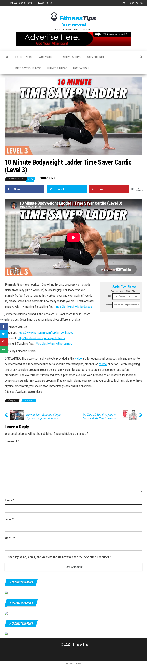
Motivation (81, 68)
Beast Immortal (73, 25)
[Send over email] (4, 349)
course (103, 364)
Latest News (24, 57)
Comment (12, 441)
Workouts (46, 57)
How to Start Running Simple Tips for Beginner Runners (43, 416)
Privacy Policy (44, 3)
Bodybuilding (95, 57)
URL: (109, 296)
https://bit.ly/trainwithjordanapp (73, 307)
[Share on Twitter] (4, 334)
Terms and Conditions (19, 3)
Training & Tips (70, 57)
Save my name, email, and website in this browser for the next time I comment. (59, 557)
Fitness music (57, 68)
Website (10, 538)
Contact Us (136, 3)
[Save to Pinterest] (4, 342)
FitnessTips (48, 178)
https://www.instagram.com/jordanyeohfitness (45, 332)
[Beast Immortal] (7, 57)
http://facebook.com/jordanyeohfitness (41, 338)
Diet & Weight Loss (28, 68)
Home (123, 3)
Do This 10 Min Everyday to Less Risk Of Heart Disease (99, 416)
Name (9, 500)
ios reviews (70, 663)
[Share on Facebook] (4, 326)
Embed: (108, 305)
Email (9, 519)
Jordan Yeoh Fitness (124, 286)
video (78, 358)
